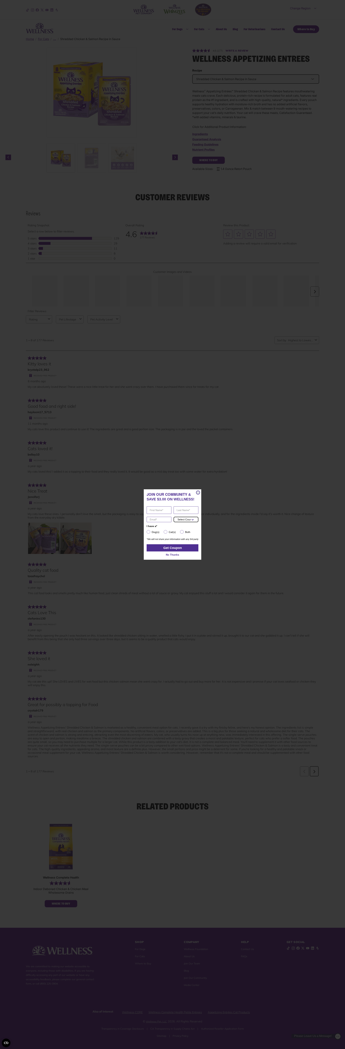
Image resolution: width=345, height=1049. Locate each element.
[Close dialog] (198, 492)
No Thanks (172, 554)
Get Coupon (172, 548)
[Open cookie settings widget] (6, 1043)
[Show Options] (192, 519)
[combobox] (184, 519)
